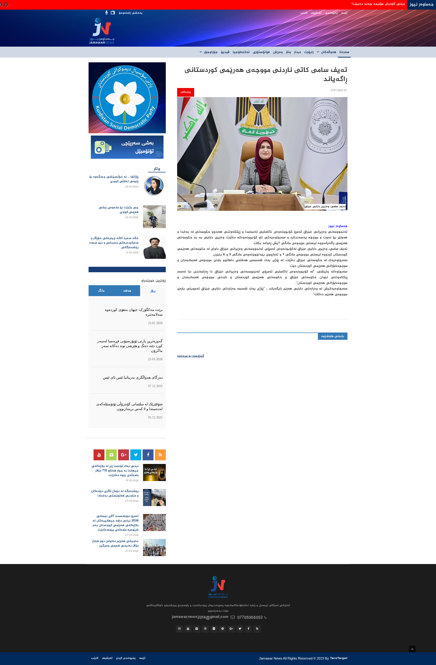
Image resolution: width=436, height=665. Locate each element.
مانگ (101, 290)
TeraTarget (338, 658)
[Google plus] (123, 454)
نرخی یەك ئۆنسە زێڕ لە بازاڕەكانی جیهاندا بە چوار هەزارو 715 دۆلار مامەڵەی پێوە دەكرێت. (115, 471)
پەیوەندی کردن (126, 658)
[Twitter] (135, 454)
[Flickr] (214, 629)
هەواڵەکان (328, 52)
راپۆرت (309, 52)
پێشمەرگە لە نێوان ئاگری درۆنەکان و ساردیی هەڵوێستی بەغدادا (115, 493)
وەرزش (278, 52)
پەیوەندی (331, 13)
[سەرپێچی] (127, 147)
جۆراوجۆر (211, 52)
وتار (288, 52)
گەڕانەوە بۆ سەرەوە (190, 356)
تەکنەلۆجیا (241, 52)
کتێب (303, 13)
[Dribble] (205, 629)
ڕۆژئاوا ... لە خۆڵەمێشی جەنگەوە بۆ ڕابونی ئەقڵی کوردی (114, 179)
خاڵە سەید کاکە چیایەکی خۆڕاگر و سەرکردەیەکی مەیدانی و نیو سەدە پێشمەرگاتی (114, 243)
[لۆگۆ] (127, 98)
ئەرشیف (316, 13)
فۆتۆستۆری (261, 52)
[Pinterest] (222, 629)
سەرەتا (344, 52)
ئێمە (344, 13)
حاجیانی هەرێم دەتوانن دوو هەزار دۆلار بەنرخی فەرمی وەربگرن (115, 543)
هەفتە (127, 290)
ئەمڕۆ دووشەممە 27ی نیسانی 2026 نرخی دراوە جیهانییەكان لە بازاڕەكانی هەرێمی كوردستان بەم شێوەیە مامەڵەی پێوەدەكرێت (116, 523)
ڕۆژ (153, 290)
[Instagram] (179, 629)
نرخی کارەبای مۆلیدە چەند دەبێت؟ (378, 4)
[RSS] (160, 454)
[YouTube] (99, 454)
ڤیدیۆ (225, 52)
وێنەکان (186, 92)
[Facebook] (148, 454)
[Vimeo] (111, 454)
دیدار (297, 52)
